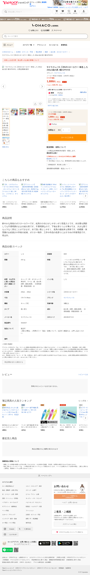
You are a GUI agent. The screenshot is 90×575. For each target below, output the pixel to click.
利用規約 (61, 568)
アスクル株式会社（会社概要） (42, 562)
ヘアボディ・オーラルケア (10, 502)
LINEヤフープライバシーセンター (47, 568)
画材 (46, 52)
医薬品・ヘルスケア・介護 (34, 506)
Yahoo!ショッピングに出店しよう (70, 7)
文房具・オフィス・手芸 (24, 52)
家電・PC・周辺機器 (32, 518)
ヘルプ (85, 7)
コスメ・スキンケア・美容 (34, 486)
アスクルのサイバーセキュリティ (20, 560)
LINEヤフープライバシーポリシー (25, 568)
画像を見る (5, 147)
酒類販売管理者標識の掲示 (57, 560)
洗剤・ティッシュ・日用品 (10, 498)
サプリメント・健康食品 (9, 506)
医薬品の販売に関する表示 (10, 562)
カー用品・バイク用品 (8, 522)
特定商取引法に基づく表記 (39, 560)
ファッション (30, 510)
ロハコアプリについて (21, 544)
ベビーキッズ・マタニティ (34, 502)
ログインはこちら (53, 105)
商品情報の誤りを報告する (13, 362)
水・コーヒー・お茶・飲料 (10, 494)
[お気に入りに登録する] (40, 104)
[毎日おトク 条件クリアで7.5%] (45, 19)
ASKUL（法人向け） (26, 562)
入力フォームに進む (70, 524)
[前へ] (3, 86)
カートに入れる (67, 137)
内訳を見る (83, 92)
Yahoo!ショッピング (8, 568)
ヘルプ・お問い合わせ (69, 502)
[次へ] (42, 86)
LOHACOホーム (7, 52)
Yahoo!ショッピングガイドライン (12, 570)
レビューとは (83, 374)
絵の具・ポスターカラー (59, 52)
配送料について (52, 159)
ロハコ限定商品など (8, 486)
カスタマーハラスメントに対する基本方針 (42, 557)
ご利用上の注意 (60, 557)
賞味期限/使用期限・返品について (58, 168)
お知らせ (4, 557)
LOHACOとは (13, 557)
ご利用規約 (5, 560)
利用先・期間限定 (58, 95)
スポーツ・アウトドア (8, 514)
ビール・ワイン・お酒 (32, 494)
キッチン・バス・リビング (34, 498)
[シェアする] (35, 104)
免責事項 (68, 568)
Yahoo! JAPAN (52, 7)
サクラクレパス (59, 73)
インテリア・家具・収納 (9, 518)
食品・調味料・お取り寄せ (10, 490)
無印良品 (28, 522)
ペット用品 (5, 510)
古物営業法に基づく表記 (73, 560)
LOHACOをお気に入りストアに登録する (71, 532)
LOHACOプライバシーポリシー (76, 557)
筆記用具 (39, 52)
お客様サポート (23, 557)
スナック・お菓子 (31, 490)
